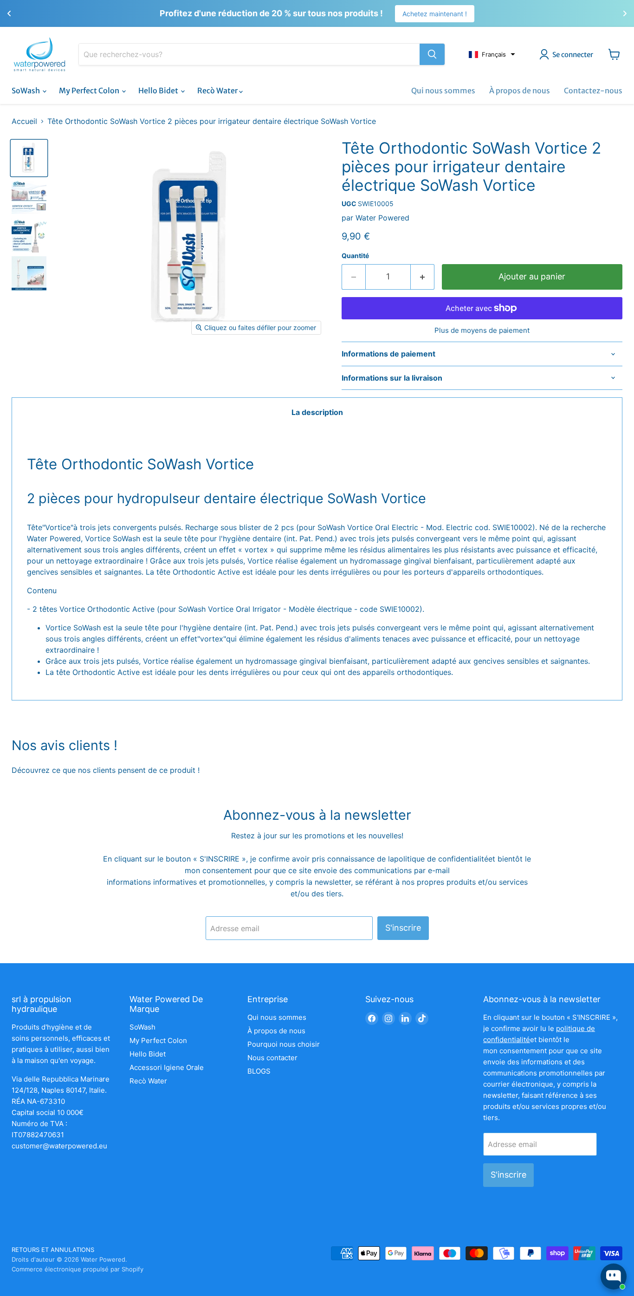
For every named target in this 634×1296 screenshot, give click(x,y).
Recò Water (218, 90)
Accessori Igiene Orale (166, 1067)
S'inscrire (403, 928)
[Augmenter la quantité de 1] (422, 277)
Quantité (355, 255)
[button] (492, 54)
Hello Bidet (159, 90)
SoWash (26, 90)
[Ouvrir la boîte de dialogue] (614, 1277)
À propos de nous (519, 90)
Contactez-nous (593, 90)
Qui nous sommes (443, 90)
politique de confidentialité (441, 858)
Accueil (24, 121)
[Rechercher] (432, 54)
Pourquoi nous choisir (283, 1044)
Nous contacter (272, 1057)
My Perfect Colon (90, 90)
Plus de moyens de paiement (482, 330)
